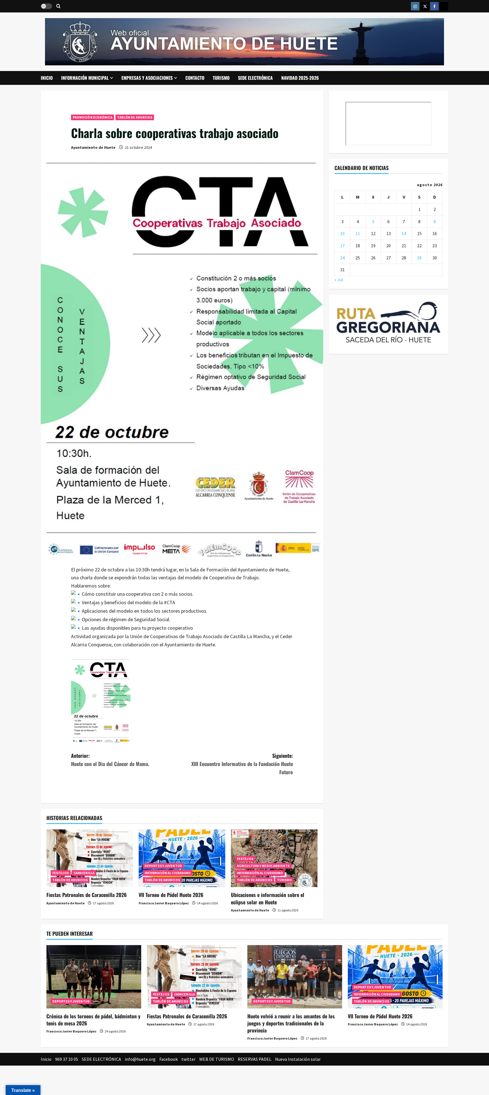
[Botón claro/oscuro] (46, 6)
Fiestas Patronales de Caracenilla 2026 (86, 894)
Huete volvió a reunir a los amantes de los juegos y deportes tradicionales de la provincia (291, 1023)
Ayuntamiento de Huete (93, 147)
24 (342, 258)
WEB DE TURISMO (216, 1059)
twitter (188, 1059)
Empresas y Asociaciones (147, 77)
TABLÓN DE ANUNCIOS (135, 117)
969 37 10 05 (66, 1059)
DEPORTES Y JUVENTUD (163, 866)
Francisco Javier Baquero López (164, 903)
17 (342, 245)
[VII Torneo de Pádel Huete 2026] (182, 858)
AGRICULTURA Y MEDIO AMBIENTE (263, 866)
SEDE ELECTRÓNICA (255, 77)
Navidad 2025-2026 (300, 77)
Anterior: (110, 759)
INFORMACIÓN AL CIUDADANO (168, 873)
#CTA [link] (169, 602)
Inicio (47, 77)
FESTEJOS (60, 873)
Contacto (194, 77)
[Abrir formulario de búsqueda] (58, 6)
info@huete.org (140, 1059)
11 (357, 233)
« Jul (338, 279)
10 (342, 233)
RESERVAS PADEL (254, 1059)
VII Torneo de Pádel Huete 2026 (171, 894)
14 (404, 233)
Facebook (168, 1059)
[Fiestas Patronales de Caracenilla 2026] (89, 858)
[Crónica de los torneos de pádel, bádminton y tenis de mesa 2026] (93, 976)
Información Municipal (85, 77)
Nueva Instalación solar (298, 1059)
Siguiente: (242, 764)
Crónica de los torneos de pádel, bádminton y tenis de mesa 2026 (93, 1019)
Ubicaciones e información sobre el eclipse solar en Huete (267, 898)
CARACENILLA (84, 873)
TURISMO (221, 77)
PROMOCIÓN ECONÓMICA (92, 117)
